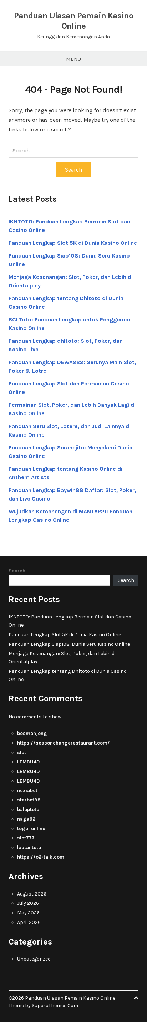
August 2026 (31, 894)
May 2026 (28, 913)
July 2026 (28, 903)
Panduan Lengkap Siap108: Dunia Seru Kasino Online (69, 644)
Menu (73, 59)
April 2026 (29, 922)
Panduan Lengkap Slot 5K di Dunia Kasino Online (73, 242)
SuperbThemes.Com (55, 1005)
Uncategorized (34, 959)
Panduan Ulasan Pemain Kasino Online (73, 21)
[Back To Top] (135, 998)
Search (17, 571)
